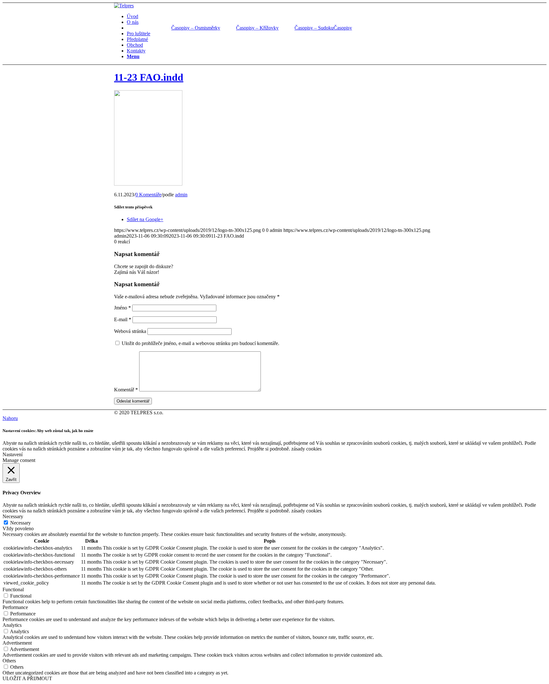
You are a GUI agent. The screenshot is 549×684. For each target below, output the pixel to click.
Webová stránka (130, 331)
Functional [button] (13, 589)
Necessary (20, 522)
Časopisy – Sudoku (314, 27)
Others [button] (9, 660)
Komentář (126, 389)
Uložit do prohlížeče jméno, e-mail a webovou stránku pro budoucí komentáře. (200, 343)
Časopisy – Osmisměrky (195, 27)
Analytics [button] (12, 625)
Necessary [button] (13, 516)
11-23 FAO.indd (148, 77)
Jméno (122, 307)
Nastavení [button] (13, 454)
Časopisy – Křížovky (257, 27)
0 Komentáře (148, 194)
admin (181, 194)
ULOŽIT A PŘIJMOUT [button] (27, 678)
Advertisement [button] (17, 643)
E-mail (122, 319)
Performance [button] (15, 607)
